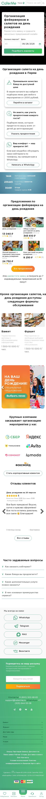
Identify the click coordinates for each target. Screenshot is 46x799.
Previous (2, 387)
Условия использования (19, 760)
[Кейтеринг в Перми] (8, 3)
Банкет (5, 722)
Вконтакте (24, 651)
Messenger (24, 643)
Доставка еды (8, 732)
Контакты (25, 757)
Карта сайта (35, 763)
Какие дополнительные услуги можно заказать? (19, 583)
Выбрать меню (16, 396)
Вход (41, 796)
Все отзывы (23, 538)
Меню (23, 796)
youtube (31, 709)
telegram (15, 709)
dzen (20, 709)
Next (43, 387)
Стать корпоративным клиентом (23, 473)
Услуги (5, 741)
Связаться (32, 796)
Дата (23, 39)
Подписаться (23, 686)
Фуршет (6, 727)
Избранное (4, 796)
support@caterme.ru (15, 700)
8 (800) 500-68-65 (28, 697)
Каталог (14, 796)
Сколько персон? (11, 39)
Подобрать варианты (23, 51)
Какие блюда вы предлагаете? (21, 574)
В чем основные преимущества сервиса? (20, 594)
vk (26, 709)
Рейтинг (17, 754)
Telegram (24, 626)
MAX (24, 635)
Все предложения (23, 269)
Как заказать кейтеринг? (18, 567)
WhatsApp (24, 618)
